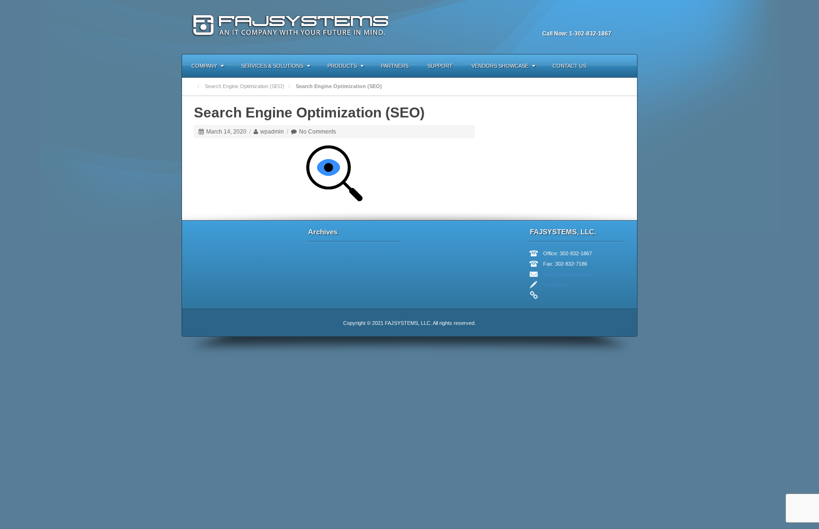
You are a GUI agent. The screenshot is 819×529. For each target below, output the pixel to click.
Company (204, 66)
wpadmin (272, 131)
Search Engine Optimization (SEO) (244, 86)
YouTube (591, 21)
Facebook (553, 21)
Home (191, 86)
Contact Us (569, 66)
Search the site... (626, 66)
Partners (395, 66)
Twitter (578, 21)
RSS (604, 21)
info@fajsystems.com (568, 274)
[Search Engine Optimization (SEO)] (334, 173)
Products (342, 66)
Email (540, 21)
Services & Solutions (272, 66)
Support (440, 66)
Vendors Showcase (500, 66)
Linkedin (566, 21)
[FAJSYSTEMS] (292, 26)
